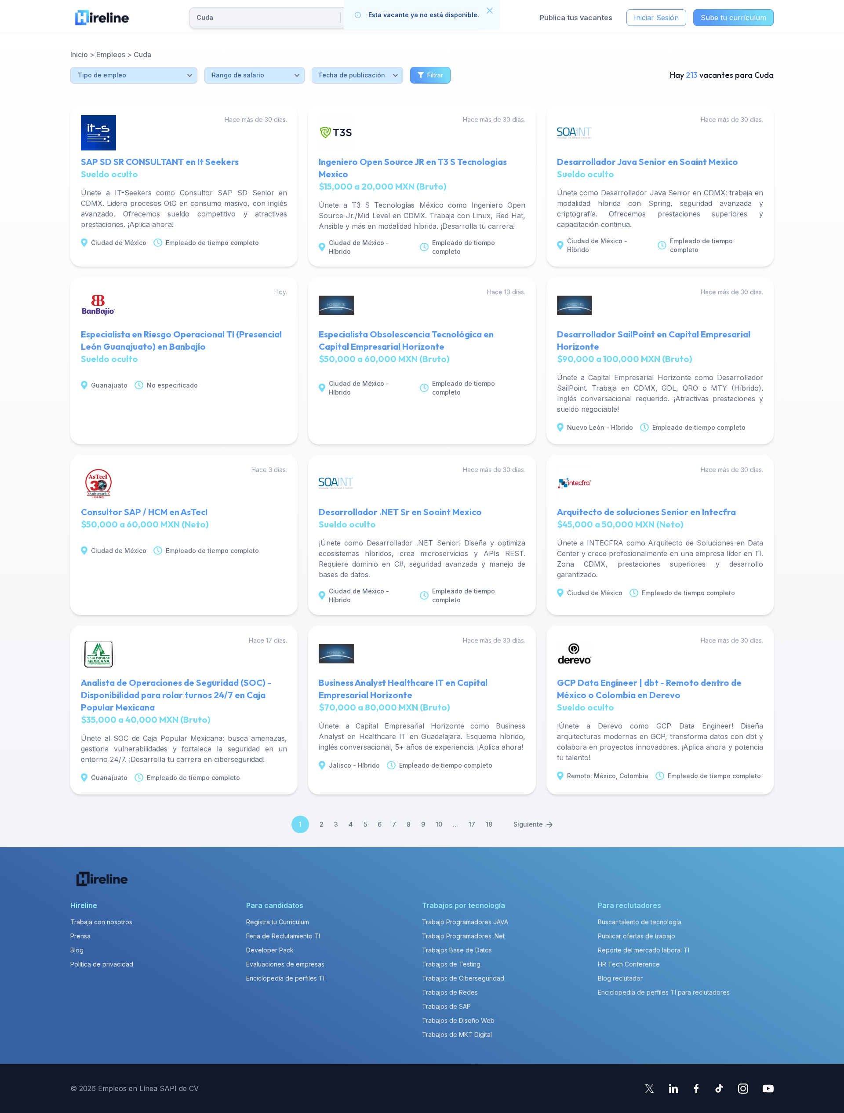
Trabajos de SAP (446, 1006)
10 (439, 824)
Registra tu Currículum (277, 922)
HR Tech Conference (629, 964)
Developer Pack (270, 950)
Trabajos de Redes (450, 992)
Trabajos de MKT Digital (457, 1034)
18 (489, 824)
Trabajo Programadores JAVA (465, 922)
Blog (77, 950)
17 (472, 824)
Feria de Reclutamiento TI (283, 936)
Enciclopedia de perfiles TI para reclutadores (664, 992)
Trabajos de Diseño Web (458, 1020)
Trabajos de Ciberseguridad (463, 978)
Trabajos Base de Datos (457, 950)
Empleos (110, 54)
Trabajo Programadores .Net (463, 936)
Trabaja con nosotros (101, 922)
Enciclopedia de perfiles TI (285, 978)
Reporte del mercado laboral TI (643, 950)
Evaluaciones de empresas (285, 964)
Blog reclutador (620, 978)
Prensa (80, 936)
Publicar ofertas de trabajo (636, 936)
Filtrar (435, 75)
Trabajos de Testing (451, 964)
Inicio (79, 54)
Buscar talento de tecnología (639, 922)
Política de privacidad (101, 964)
